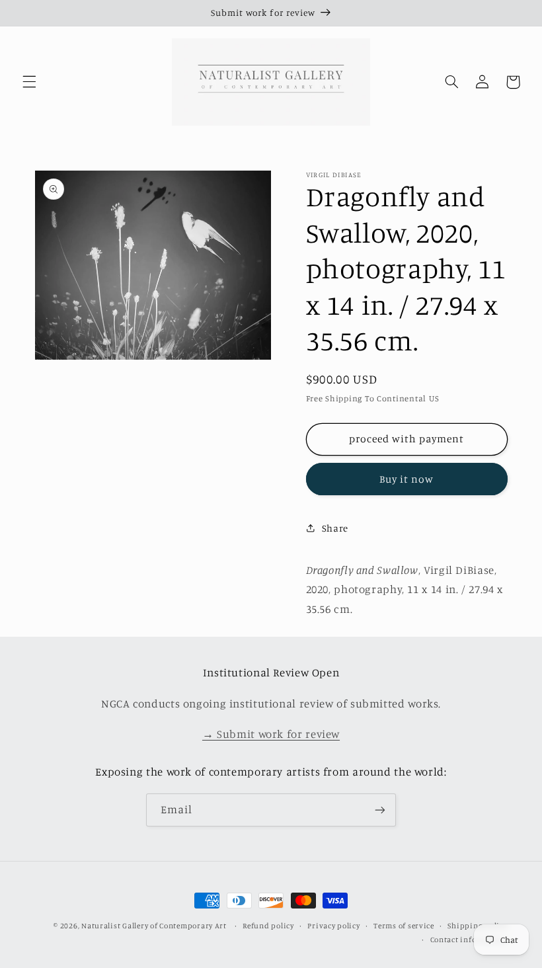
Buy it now (406, 479)
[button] (29, 82)
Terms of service (403, 925)
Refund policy (268, 925)
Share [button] (335, 528)
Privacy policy (333, 925)
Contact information (469, 939)
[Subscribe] (380, 809)
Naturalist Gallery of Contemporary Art (154, 925)
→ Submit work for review (271, 734)
